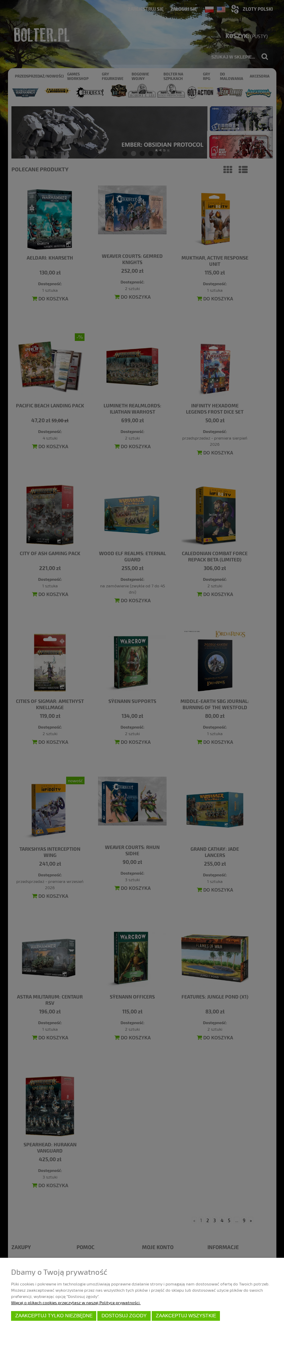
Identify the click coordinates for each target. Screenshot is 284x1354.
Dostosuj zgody (124, 1315)
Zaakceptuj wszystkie (186, 1315)
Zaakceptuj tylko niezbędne (53, 1315)
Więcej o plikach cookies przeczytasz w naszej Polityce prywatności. (76, 1302)
